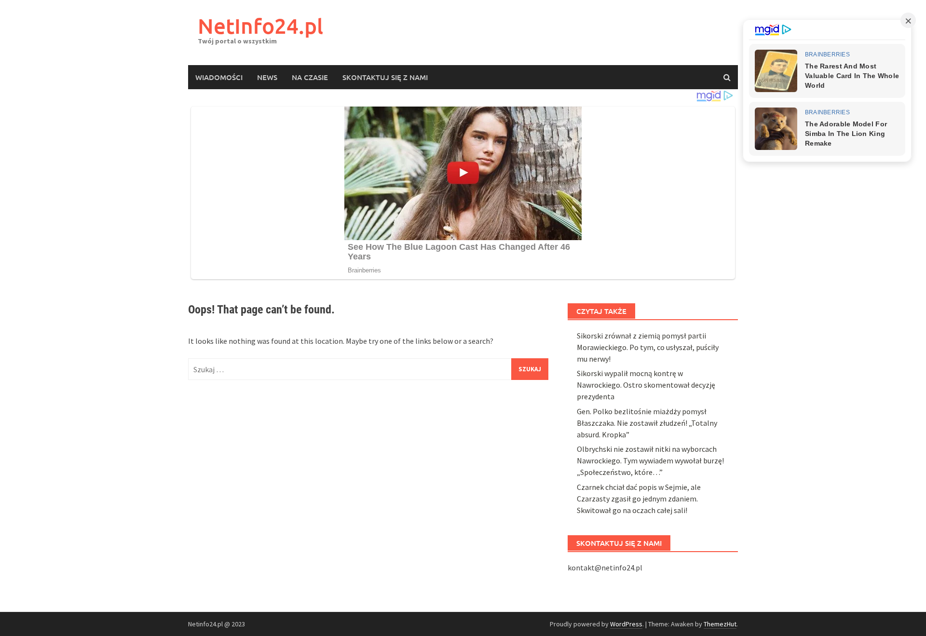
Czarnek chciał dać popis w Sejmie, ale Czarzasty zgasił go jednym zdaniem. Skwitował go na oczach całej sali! (639, 498)
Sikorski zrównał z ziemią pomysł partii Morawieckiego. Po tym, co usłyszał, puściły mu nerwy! (648, 347)
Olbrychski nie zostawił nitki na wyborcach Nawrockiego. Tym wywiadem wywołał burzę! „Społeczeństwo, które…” (650, 460)
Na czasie (310, 77)
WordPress (626, 624)
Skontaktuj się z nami (385, 77)
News (267, 77)
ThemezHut (720, 624)
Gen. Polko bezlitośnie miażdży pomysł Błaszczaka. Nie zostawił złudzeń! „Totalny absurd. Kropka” (647, 422)
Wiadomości (219, 77)
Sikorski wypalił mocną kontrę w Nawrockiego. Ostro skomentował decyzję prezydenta (646, 384)
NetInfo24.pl (260, 26)
